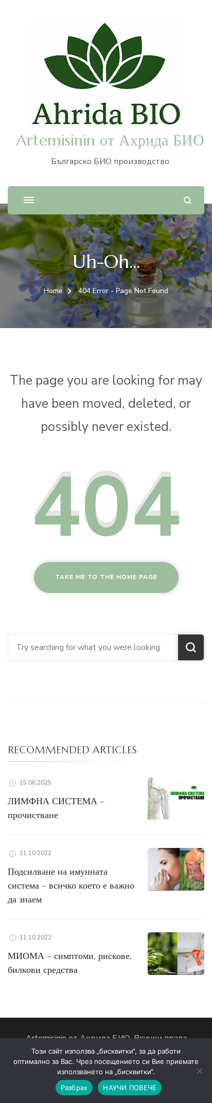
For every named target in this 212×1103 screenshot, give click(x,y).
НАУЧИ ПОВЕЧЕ (129, 1087)
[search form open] (187, 200)
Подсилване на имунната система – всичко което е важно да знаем (71, 885)
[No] (199, 1070)
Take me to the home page (106, 577)
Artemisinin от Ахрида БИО (110, 140)
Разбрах (74, 1087)
